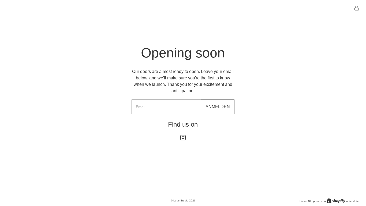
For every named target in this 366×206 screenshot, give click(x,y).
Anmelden (218, 106)
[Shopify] (336, 200)
